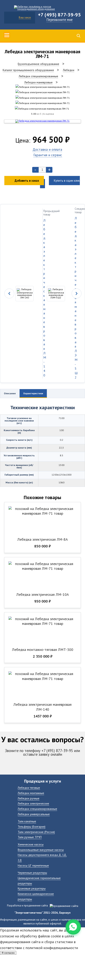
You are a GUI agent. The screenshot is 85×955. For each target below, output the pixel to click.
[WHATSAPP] (73, 927)
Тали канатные (27, 821)
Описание (10, 393)
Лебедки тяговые (29, 788)
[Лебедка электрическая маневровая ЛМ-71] (42, 86)
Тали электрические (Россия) (36, 832)
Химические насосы (31, 844)
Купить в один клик (67, 180)
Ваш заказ (25, 17)
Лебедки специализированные (37, 809)
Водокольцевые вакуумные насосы (41, 850)
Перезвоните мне (59, 19)
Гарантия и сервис (47, 155)
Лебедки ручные (28, 798)
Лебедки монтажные (31, 793)
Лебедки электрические (33, 803)
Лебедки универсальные (34, 814)
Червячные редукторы (32, 873)
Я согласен (8, 953)
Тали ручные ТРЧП (30, 837)
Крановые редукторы (32, 888)
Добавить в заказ (27, 180)
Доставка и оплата (47, 149)
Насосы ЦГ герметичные (33, 865)
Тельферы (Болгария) (31, 826)
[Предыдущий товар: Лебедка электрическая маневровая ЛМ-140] (21, 293)
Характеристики (33, 393)
